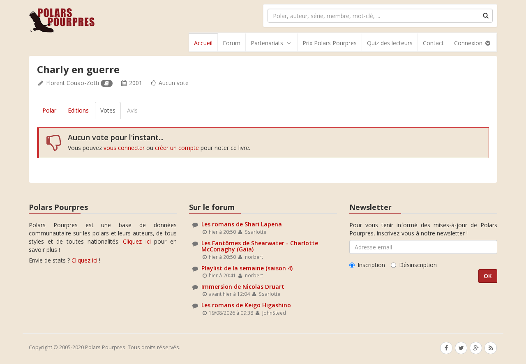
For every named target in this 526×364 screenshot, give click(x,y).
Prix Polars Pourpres (329, 43)
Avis (132, 110)
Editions (78, 110)
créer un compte (177, 148)
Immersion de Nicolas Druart (242, 286)
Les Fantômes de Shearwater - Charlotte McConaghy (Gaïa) (259, 246)
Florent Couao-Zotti (72, 83)
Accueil (203, 43)
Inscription (371, 265)
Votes (107, 110)
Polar (49, 110)
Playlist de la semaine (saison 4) (247, 268)
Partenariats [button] (267, 43)
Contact (433, 43)
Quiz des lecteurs (390, 43)
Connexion (469, 43)
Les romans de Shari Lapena (241, 224)
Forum (231, 43)
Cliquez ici (137, 241)
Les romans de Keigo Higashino (246, 305)
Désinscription (418, 265)
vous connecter (124, 148)
